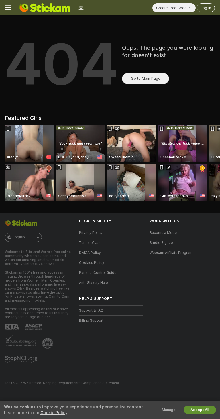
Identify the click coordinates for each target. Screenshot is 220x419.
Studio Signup (161, 243)
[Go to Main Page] (44, 7)
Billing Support (91, 320)
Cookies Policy (91, 263)
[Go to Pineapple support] (48, 343)
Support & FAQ (91, 310)
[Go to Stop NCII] (22, 359)
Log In (206, 8)
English (19, 237)
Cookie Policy (53, 412)
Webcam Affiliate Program (171, 253)
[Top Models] (81, 7)
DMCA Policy (90, 253)
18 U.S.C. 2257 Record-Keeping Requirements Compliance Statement (62, 383)
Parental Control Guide (97, 273)
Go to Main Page (145, 78)
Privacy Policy (91, 233)
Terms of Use (90, 243)
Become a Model (164, 233)
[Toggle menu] (8, 7)
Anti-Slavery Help (93, 283)
